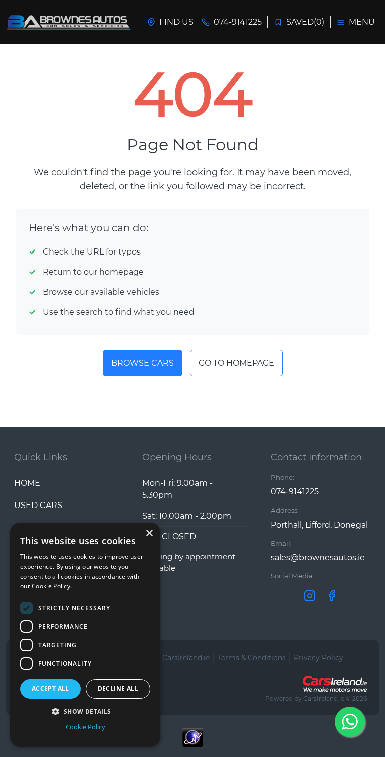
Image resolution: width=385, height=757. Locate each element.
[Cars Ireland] (335, 684)
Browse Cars (142, 363)
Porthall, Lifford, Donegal (319, 525)
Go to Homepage (236, 363)
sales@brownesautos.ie (318, 557)
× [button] (149, 533)
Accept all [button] (50, 688)
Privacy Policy (318, 657)
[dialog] (85, 635)
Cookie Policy (85, 726)
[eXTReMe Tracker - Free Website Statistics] (192, 742)
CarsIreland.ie (323, 698)
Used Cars (38, 505)
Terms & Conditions (252, 657)
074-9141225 (295, 491)
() (305, 22)
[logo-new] (68, 22)
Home (27, 483)
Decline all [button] (118, 688)
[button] (85, 711)
